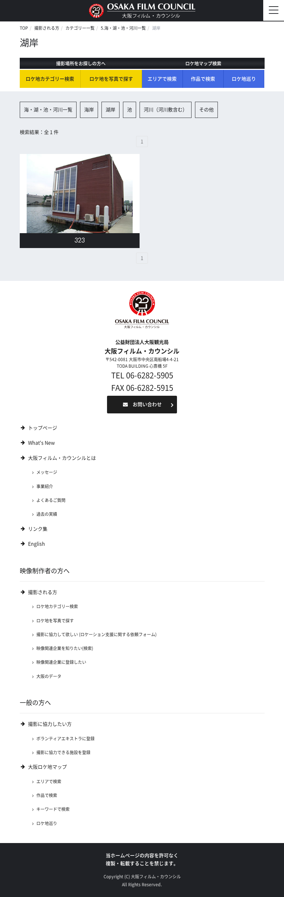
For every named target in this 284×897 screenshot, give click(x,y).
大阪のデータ (48, 676)
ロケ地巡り (244, 78)
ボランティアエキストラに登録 (65, 738)
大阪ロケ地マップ (47, 767)
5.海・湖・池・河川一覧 (123, 28)
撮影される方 (46, 28)
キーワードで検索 (53, 809)
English (36, 543)
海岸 (89, 109)
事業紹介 (44, 486)
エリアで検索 (162, 78)
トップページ (42, 427)
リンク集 (37, 529)
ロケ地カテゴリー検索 (50, 78)
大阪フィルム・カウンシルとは (62, 458)
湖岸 (110, 109)
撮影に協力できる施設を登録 (63, 752)
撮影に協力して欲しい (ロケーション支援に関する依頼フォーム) (96, 634)
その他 (206, 109)
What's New (41, 442)
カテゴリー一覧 (80, 28)
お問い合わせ (147, 404)
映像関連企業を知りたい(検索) (64, 648)
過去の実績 (46, 514)
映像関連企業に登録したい (61, 662)
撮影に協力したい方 (50, 724)
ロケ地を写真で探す (111, 78)
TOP (24, 28)
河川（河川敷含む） (165, 109)
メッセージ (46, 472)
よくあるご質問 (50, 500)
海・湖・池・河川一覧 (48, 109)
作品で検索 (203, 78)
